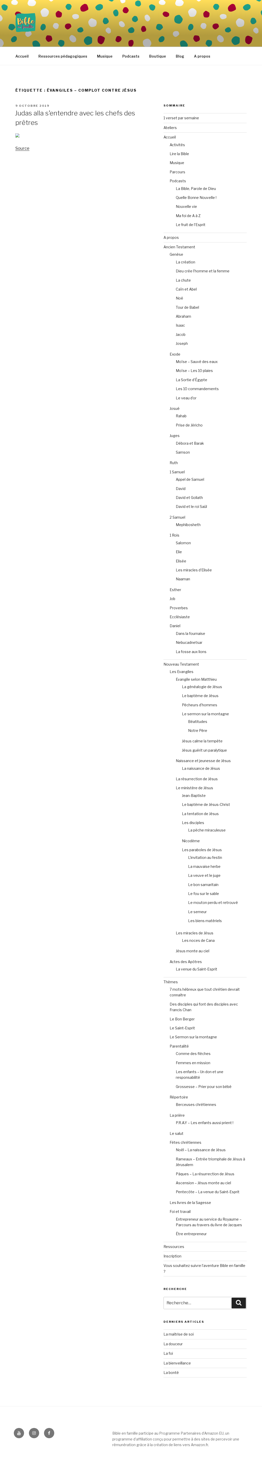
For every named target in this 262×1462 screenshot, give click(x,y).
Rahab (181, 416)
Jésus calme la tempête (202, 741)
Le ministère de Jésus (194, 788)
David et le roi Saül (191, 506)
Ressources (173, 1246)
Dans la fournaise (190, 633)
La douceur (173, 1344)
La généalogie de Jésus (202, 687)
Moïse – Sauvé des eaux (197, 361)
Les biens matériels (205, 921)
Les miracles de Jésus (194, 933)
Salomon (183, 543)
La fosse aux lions (191, 651)
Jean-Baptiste (194, 795)
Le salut (176, 1133)
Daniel (175, 626)
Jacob (180, 334)
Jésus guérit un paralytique (204, 750)
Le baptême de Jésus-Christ (206, 804)
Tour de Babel (187, 307)
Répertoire (179, 1097)
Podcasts (130, 56)
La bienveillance (177, 1363)
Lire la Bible (179, 154)
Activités (177, 145)
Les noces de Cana (198, 940)
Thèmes (170, 982)
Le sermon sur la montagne (205, 714)
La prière (177, 1115)
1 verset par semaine (181, 118)
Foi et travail (180, 1211)
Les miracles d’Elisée (194, 570)
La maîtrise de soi (178, 1334)
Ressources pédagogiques (62, 56)
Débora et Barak (190, 443)
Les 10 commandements (197, 389)
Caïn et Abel (186, 289)
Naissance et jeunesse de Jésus (203, 761)
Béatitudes (197, 721)
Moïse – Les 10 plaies (194, 370)
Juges (175, 435)
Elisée (181, 561)
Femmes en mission (193, 1063)
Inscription (172, 1256)
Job (172, 598)
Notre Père (197, 730)
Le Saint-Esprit (182, 1028)
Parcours (177, 172)
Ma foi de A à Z (188, 216)
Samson (183, 452)
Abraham (183, 316)
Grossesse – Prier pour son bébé (204, 1086)
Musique (105, 56)
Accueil (22, 56)
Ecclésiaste (180, 617)
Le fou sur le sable (203, 893)
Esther (175, 590)
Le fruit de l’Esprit (190, 224)
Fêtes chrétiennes (185, 1142)
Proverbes (179, 608)
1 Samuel (177, 472)
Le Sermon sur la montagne (193, 1037)
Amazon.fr (199, 1445)
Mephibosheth (188, 524)
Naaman (183, 579)
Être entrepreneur (191, 1234)
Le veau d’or (186, 398)
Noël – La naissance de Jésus (201, 1150)
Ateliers (170, 127)
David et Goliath (189, 497)
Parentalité (179, 1046)
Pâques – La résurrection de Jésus (205, 1174)
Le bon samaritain (203, 884)
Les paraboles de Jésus (202, 850)
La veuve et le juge (204, 875)
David (180, 488)
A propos (202, 56)
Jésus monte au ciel (192, 951)
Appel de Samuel (190, 479)
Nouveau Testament (181, 664)
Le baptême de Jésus (200, 695)
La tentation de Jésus (200, 814)
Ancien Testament (179, 247)
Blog (180, 56)
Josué (175, 408)
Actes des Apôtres (186, 961)
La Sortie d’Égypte (191, 380)
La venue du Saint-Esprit (196, 969)
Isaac (180, 325)
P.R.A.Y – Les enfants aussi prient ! (204, 1122)
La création (185, 262)
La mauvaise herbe (204, 866)
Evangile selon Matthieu (196, 679)
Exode (175, 354)
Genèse (176, 254)
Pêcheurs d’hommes (199, 705)
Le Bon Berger (182, 1019)
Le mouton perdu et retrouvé (213, 902)
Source (22, 148)
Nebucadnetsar (189, 642)
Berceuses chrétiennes (196, 1104)
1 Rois (174, 535)
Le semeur (197, 912)
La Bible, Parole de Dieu (196, 188)
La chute (183, 280)
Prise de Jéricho (189, 425)
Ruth (174, 463)
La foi (168, 1353)
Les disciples (193, 822)
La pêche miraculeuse (207, 830)
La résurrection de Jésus (197, 779)
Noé (179, 298)
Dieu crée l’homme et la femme (203, 271)
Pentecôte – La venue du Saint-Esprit (207, 1192)
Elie (179, 552)
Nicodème (191, 841)
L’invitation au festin (205, 857)
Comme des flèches (193, 1053)
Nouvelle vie (186, 206)
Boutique (157, 56)
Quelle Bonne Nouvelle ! (196, 197)
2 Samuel (177, 517)
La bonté (171, 1372)
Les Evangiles (181, 671)
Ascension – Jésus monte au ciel (203, 1183)
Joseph (182, 343)
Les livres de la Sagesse (190, 1202)
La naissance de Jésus (201, 768)
